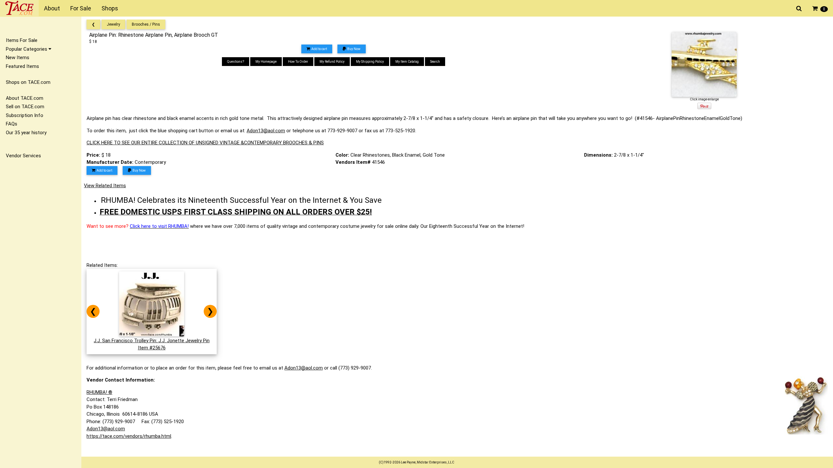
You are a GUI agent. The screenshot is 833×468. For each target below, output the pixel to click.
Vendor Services (23, 156)
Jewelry (113, 24)
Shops (110, 8)
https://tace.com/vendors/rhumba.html (129, 436)
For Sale (80, 8)
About (52, 8)
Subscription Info (24, 115)
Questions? (235, 61)
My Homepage (266, 61)
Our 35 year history (26, 133)
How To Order (298, 61)
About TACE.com (24, 98)
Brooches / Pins (146, 24)
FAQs (11, 124)
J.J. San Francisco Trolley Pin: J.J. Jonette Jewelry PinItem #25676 (152, 344)
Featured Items (22, 66)
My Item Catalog (407, 61)
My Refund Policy (332, 61)
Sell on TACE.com (25, 107)
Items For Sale (21, 40)
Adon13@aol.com (266, 131)
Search (435, 61)
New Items (17, 57)
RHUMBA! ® (99, 392)
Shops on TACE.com (28, 82)
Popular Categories (27, 49)
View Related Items (105, 185)
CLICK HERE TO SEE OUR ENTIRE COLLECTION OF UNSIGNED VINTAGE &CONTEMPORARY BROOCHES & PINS (205, 143)
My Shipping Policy (370, 61)
